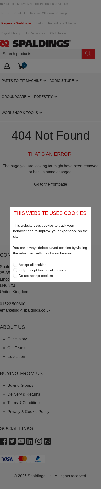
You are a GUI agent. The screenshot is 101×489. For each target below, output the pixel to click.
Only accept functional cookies (42, 270)
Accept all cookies (32, 265)
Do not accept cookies (36, 276)
